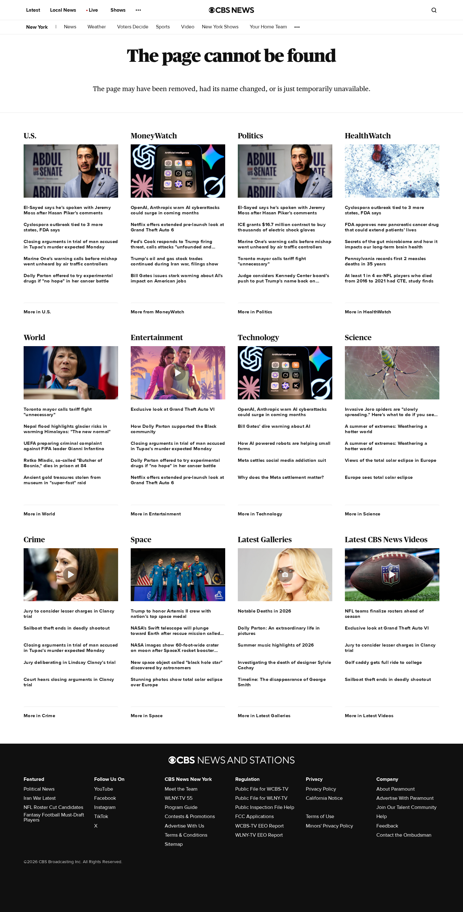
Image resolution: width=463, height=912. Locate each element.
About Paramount (395, 789)
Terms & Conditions (186, 835)
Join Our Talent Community (406, 807)
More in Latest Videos (369, 715)
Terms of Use (320, 816)
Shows (119, 10)
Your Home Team (268, 27)
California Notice (324, 798)
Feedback (387, 825)
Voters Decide (132, 27)
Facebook (105, 798)
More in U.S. (37, 312)
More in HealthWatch (368, 312)
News (70, 27)
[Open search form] (434, 10)
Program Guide (181, 807)
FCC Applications (254, 816)
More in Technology (260, 514)
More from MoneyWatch (157, 312)
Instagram (105, 807)
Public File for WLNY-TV (261, 798)
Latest (33, 10)
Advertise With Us (184, 825)
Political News (39, 789)
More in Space (147, 715)
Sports (163, 27)
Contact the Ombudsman (404, 835)
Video (187, 27)
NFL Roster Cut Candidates (53, 807)
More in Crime (39, 715)
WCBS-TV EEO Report (259, 825)
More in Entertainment (156, 514)
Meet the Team (181, 789)
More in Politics (255, 312)
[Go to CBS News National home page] (231, 10)
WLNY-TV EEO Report (259, 835)
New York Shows (221, 27)
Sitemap (174, 844)
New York (37, 27)
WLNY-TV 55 (178, 798)
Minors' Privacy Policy (329, 825)
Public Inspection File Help (264, 807)
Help (381, 816)
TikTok (101, 816)
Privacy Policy (321, 789)
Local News (63, 10)
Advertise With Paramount (405, 798)
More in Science (362, 514)
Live (94, 10)
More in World (39, 514)
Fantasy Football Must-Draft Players (54, 817)
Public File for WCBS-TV (262, 789)
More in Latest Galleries (264, 715)
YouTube (103, 789)
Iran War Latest (40, 798)
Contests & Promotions (190, 816)
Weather (97, 27)
